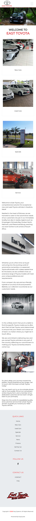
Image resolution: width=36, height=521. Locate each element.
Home (18, 421)
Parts (18, 439)
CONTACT (18, 477)
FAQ (18, 481)
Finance (18, 443)
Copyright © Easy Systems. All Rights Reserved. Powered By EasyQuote (18, 514)
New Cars (18, 425)
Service (18, 436)
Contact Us (18, 450)
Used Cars (18, 428)
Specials (18, 432)
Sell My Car (18, 447)
